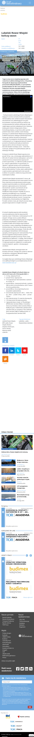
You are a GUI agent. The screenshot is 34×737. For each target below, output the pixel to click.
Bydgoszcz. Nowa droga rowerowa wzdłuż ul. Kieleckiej (23, 462)
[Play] (4, 110)
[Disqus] (17, 406)
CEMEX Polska (6, 637)
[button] (27, 558)
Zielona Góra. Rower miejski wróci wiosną (14, 452)
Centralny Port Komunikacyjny (6, 641)
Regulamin (22, 627)
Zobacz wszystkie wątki (8, 661)
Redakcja (22, 623)
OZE (3, 652)
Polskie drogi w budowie (6, 634)
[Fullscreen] (30, 110)
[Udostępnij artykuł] (12, 351)
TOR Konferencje (24, 621)
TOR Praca (5, 625)
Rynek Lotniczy (6, 623)
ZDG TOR (22, 619)
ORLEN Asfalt (6, 654)
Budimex (4, 639)
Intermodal (5, 644)
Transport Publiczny (8, 621)
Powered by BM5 (18, 734)
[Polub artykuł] (5, 351)
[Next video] (9, 110)
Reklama (21, 625)
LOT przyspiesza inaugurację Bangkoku (22, 488)
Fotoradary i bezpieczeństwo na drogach (8, 648)
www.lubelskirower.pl (9, 263)
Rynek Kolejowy (7, 617)
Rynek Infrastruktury (8, 619)
